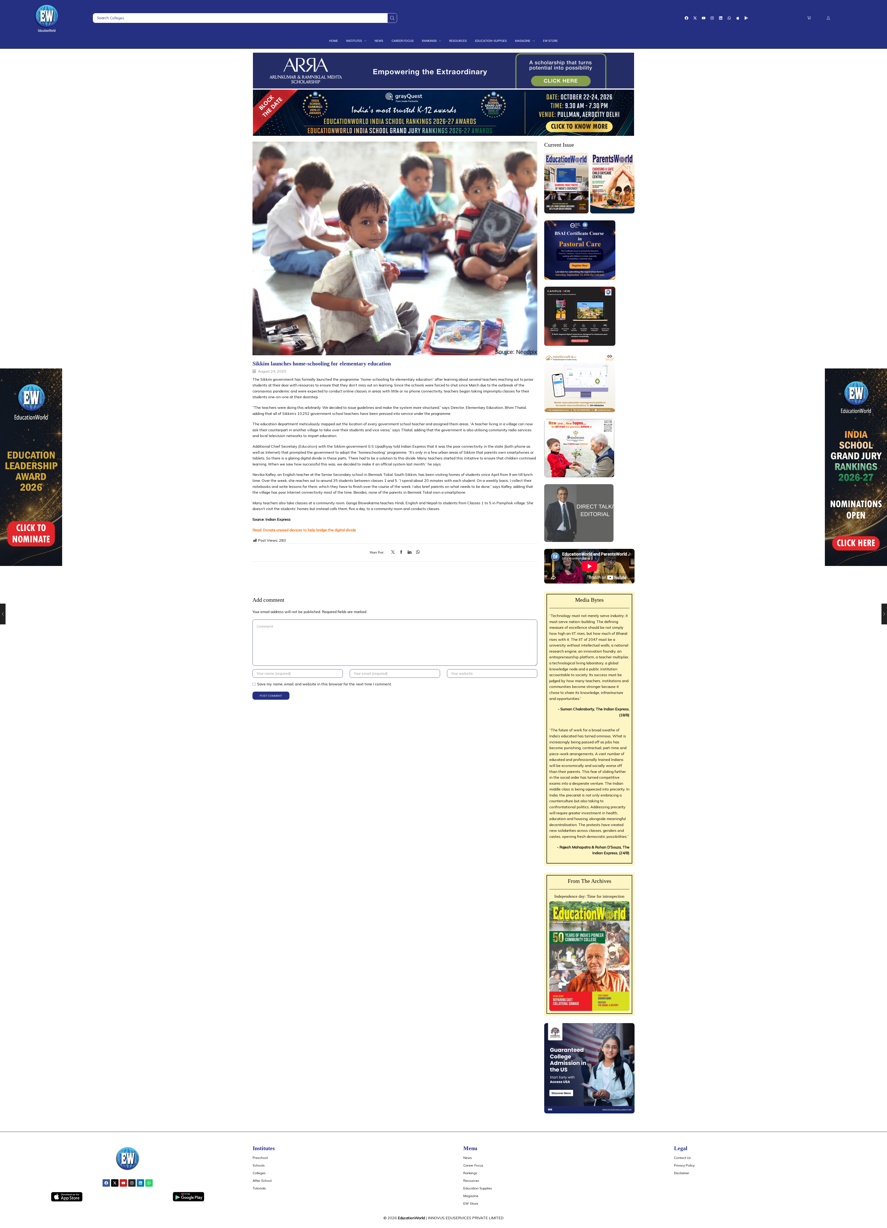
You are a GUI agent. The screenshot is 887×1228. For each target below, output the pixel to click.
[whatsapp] (417, 552)
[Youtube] (703, 18)
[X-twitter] (695, 18)
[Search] (392, 18)
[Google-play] (746, 18)
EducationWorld (411, 1218)
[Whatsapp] (729, 18)
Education (307, 446)
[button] (809, 17)
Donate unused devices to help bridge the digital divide (309, 530)
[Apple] (737, 18)
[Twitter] (394, 552)
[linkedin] (409, 552)
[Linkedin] (720, 18)
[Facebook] (686, 18)
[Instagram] (712, 18)
